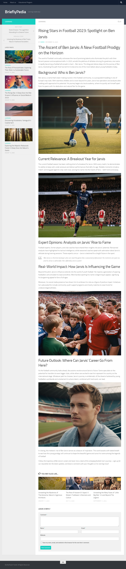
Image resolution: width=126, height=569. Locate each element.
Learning (42, 22)
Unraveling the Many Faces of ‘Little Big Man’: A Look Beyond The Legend (106, 495)
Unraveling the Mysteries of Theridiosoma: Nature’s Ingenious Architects (50, 495)
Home (5, 2)
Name (42, 528)
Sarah (42, 42)
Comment (43, 515)
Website (42, 535)
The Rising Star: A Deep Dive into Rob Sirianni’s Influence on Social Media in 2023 (18, 95)
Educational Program (25, 2)
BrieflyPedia (15, 11)
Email (83, 528)
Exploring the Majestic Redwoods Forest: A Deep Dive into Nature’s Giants (17, 148)
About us (13, 2)
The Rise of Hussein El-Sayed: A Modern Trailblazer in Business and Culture (78, 495)
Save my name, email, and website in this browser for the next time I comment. (66, 542)
